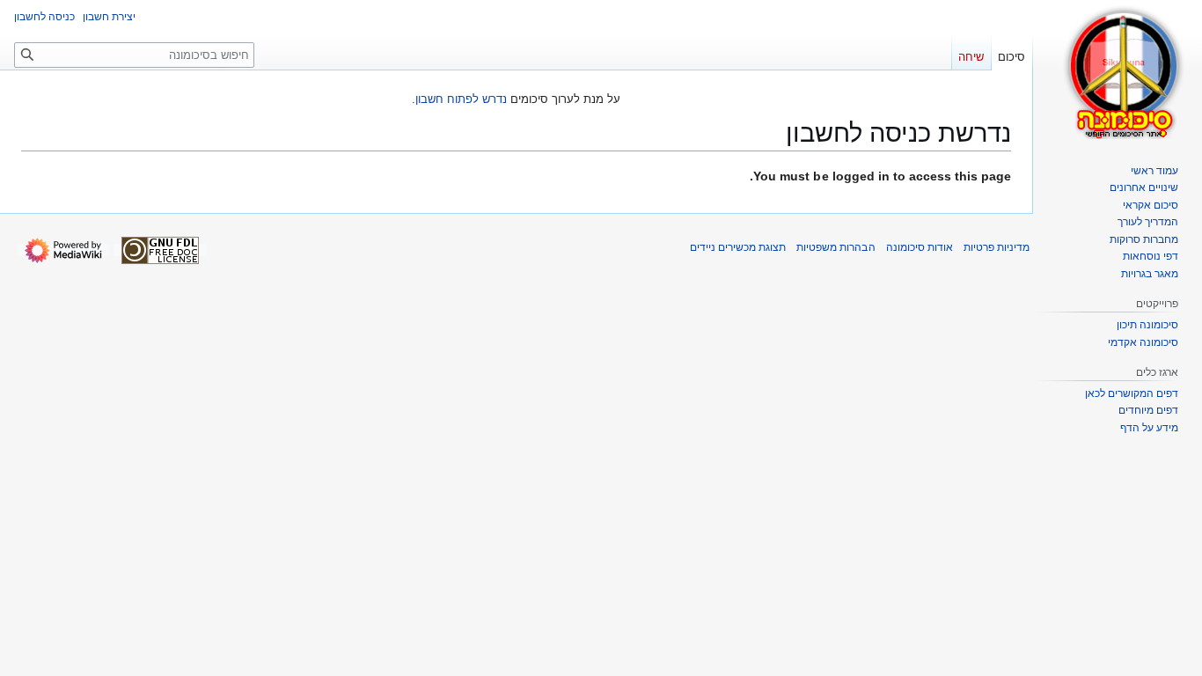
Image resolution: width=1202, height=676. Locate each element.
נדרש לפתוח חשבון (461, 99)
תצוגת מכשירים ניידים (738, 247)
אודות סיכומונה (919, 247)
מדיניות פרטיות (997, 247)
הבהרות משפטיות (835, 247)
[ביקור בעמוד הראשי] (1124, 70)
